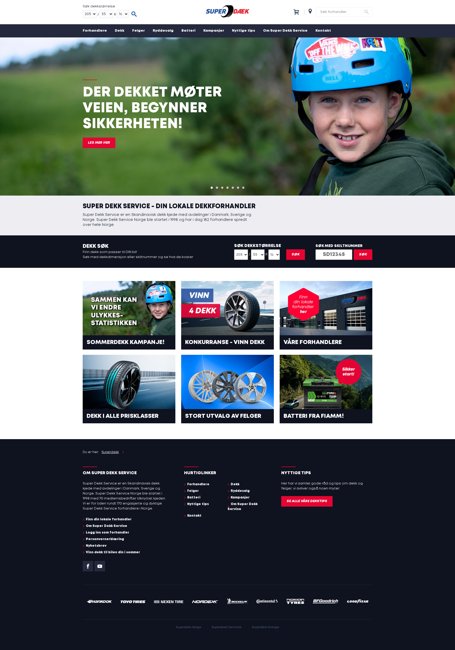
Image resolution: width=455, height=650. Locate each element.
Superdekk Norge (188, 627)
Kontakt (323, 30)
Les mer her (99, 142)
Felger (138, 30)
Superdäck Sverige (265, 627)
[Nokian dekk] (295, 602)
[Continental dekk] (267, 602)
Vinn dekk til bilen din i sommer (113, 552)
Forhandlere (95, 30)
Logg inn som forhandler (107, 532)
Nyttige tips (243, 30)
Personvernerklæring (105, 539)
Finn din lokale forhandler (109, 519)
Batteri (188, 30)
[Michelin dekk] (237, 602)
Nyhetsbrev (96, 545)
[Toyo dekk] (133, 602)
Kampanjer (213, 30)
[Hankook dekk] (99, 602)
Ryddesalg (163, 30)
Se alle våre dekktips (306, 501)
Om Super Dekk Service (285, 30)
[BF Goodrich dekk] (326, 602)
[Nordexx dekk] (205, 602)
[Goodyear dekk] (357, 602)
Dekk (119, 30)
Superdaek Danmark (226, 627)
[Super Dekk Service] (227, 12)
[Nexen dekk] (168, 602)
